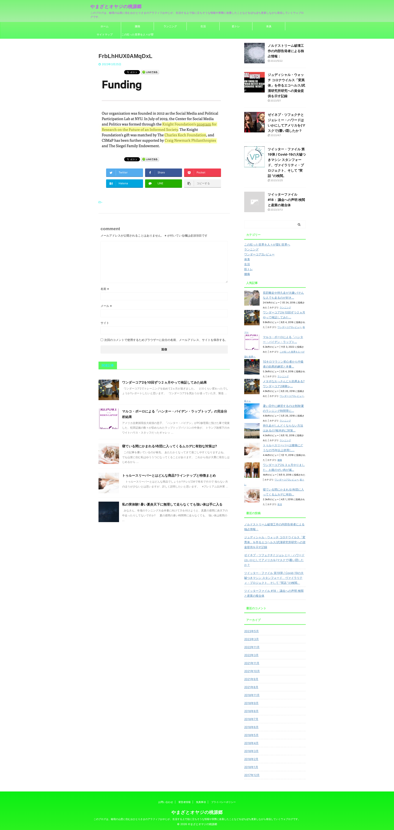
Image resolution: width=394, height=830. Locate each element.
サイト (105, 322)
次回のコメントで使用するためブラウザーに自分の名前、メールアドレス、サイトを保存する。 (166, 340)
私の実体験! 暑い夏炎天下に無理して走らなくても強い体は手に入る (172, 504)
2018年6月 (251, 727)
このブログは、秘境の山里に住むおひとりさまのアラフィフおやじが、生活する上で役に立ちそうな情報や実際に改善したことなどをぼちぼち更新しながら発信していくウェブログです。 (197, 819)
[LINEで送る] (150, 72)
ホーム (105, 26)
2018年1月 (251, 767)
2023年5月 (251, 631)
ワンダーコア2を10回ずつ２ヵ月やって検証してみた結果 (164, 382)
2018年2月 (251, 759)
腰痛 (137, 26)
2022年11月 (252, 647)
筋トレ (236, 26)
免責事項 (201, 802)
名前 (105, 288)
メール (106, 305)
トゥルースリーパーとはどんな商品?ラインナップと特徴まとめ (169, 475)
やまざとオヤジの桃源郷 (116, 6)
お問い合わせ (165, 802)
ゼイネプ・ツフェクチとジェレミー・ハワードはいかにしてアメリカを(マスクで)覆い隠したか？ (274, 560)
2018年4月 (251, 743)
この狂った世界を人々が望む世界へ (137, 36)
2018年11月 (252, 695)
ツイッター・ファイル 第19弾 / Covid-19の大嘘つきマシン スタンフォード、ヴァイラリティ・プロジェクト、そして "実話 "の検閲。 (274, 577)
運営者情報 (184, 802)
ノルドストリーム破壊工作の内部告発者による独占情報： (286, 50)
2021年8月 (251, 687)
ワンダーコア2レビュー (289, 327)
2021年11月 (251, 663)
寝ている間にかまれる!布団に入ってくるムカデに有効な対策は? (169, 446)
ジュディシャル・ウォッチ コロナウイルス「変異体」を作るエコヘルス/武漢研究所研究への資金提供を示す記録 (286, 85)
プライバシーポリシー (223, 802)
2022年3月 (251, 655)
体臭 (268, 26)
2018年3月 (251, 751)
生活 (203, 26)
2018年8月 (251, 711)
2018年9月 (251, 703)
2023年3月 (251, 639)
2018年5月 (251, 735)
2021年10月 (252, 671)
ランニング (170, 26)
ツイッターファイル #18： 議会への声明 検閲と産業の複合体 (286, 199)
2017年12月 (252, 775)
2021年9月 (251, 679)
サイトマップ (105, 34)
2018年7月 (251, 719)
